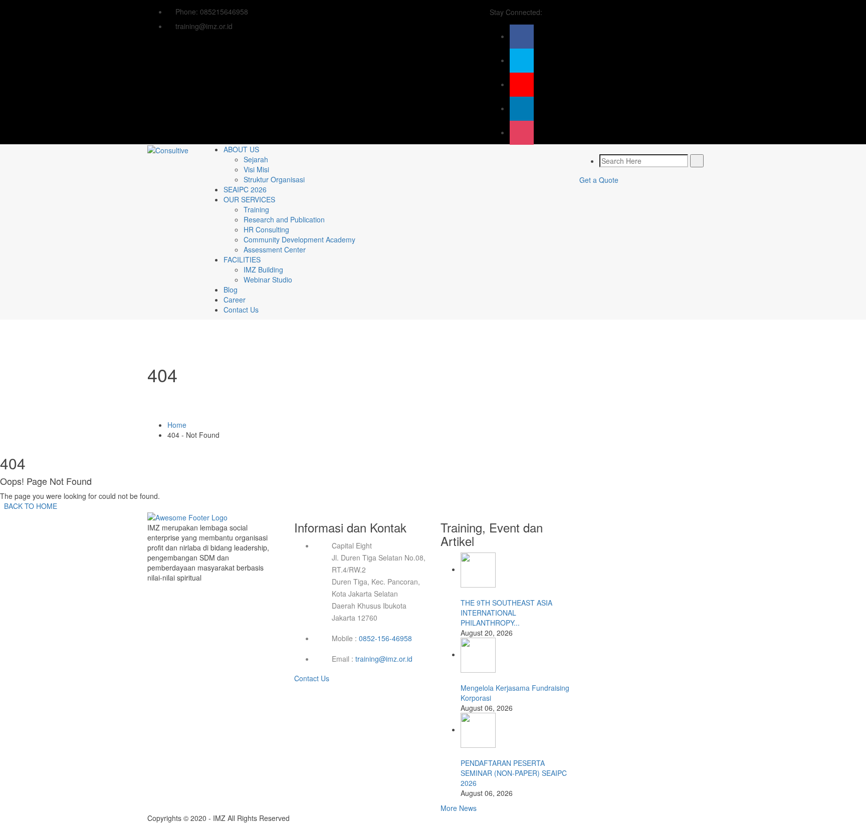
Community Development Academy (299, 239)
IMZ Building (263, 269)
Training (256, 209)
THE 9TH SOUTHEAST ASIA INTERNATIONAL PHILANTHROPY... (506, 613)
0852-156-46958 (385, 638)
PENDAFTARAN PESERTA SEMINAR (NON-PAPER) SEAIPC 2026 (514, 773)
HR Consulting (266, 229)
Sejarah (256, 159)
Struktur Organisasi (274, 179)
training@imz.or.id (383, 659)
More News (459, 808)
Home (176, 425)
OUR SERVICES (249, 199)
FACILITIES (242, 259)
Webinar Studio (268, 279)
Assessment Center (275, 249)
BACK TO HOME (28, 506)
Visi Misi (256, 169)
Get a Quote (598, 180)
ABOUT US (241, 149)
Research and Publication (284, 219)
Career (235, 300)
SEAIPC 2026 (245, 189)
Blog (231, 290)
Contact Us (241, 310)
